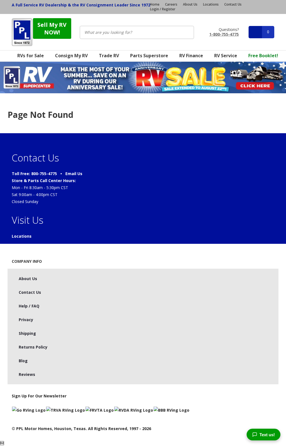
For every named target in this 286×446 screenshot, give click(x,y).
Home (154, 4)
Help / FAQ (29, 306)
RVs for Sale (30, 56)
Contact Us (233, 4)
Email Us (73, 173)
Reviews (27, 374)
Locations (211, 4)
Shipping (27, 333)
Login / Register (162, 9)
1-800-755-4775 (224, 34)
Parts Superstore (149, 56)
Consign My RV (71, 56)
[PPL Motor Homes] (22, 32)
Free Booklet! (263, 56)
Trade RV (109, 56)
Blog (23, 360)
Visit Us (27, 220)
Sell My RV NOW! (51, 28)
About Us (190, 4)
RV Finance (191, 56)
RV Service (225, 56)
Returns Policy (33, 347)
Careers (171, 4)
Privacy (26, 319)
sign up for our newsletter (39, 396)
